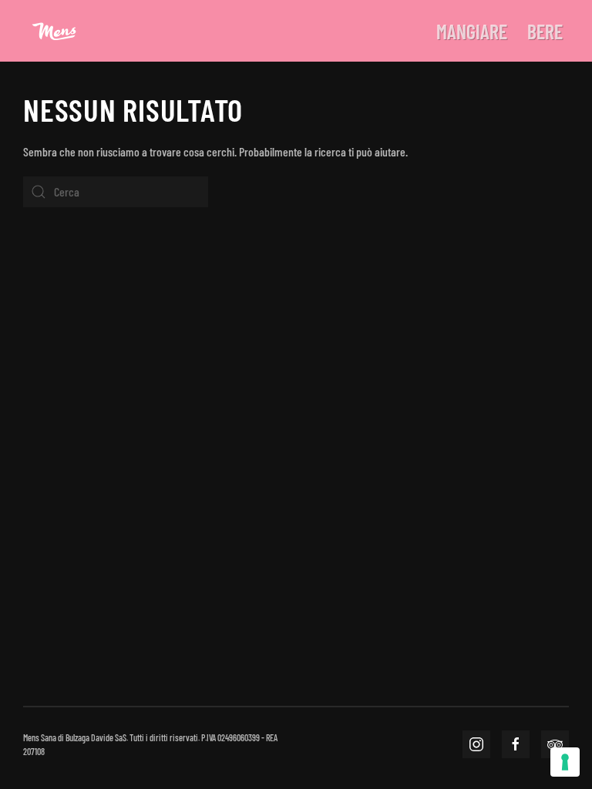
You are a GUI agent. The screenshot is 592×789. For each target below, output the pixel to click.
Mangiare (471, 31)
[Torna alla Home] (54, 31)
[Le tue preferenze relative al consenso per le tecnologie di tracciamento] (565, 762)
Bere (545, 31)
